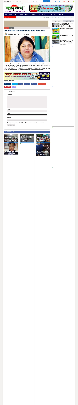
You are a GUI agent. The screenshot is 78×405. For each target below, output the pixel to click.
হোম (7, 28)
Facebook (8, 84)
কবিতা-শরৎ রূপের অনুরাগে (71, 17)
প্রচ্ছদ (6, 14)
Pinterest (8, 86)
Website (9, 117)
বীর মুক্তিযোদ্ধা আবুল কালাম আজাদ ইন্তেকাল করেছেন (11, 152)
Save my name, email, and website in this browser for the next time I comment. (26, 122)
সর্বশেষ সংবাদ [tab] (57, 21)
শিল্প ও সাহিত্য (49, 14)
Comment (9, 94)
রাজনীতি (21, 14)
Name (8, 109)
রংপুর (12, 28)
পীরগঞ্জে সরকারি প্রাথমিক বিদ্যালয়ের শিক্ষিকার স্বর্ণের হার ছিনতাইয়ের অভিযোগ (43, 153)
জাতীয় (10, 14)
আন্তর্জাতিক (27, 14)
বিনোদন (43, 14)
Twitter (15, 84)
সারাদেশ (15, 14)
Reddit (34, 84)
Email (8, 113)
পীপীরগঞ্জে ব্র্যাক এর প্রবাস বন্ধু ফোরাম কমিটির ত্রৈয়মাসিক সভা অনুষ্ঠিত (52, 17)
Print (14, 86)
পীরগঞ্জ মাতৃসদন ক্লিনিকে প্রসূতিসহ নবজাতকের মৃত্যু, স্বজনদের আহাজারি (43, 139)
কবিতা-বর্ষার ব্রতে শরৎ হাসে (66, 35)
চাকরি (39, 14)
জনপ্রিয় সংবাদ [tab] (68, 21)
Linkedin (27, 84)
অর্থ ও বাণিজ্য (33, 14)
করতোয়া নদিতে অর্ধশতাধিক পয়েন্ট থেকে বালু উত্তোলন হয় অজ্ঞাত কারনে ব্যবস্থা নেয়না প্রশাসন (26, 137)
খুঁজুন (47, 1)
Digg (21, 84)
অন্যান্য (55, 14)
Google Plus (42, 84)
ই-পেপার (61, 14)
